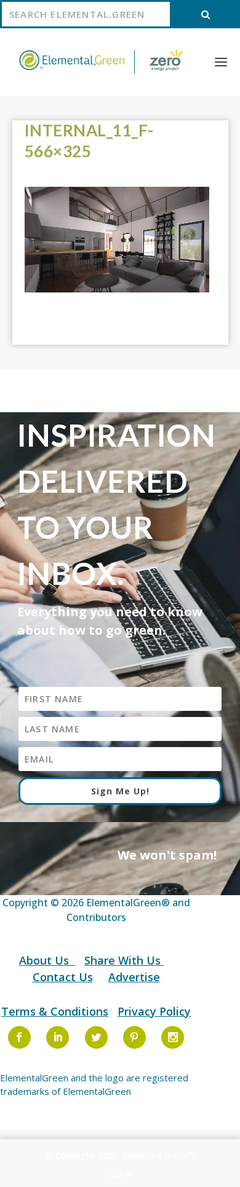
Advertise (134, 977)
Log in (120, 1174)
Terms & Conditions (54, 1011)
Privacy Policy (154, 1011)
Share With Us (124, 960)
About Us (45, 960)
